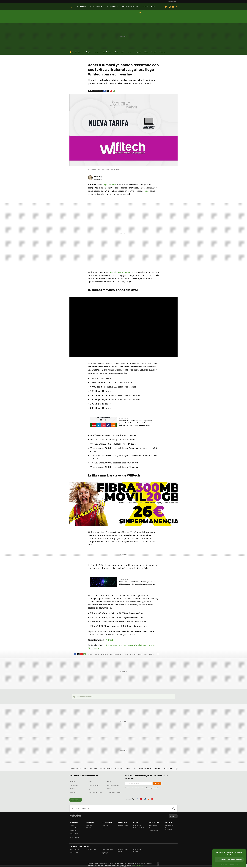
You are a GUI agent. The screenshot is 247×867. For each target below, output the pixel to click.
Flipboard (166, 7)
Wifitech (109, 639)
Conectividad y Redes (114, 792)
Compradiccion (153, 830)
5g (89, 789)
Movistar (73, 781)
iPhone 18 (153, 52)
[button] (98, 176)
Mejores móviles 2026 (90, 768)
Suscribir (157, 784)
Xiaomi (109, 781)
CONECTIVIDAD (80, 7)
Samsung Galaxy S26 (106, 768)
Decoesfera (152, 828)
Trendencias (153, 825)
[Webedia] (173, 1)
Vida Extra (89, 828)
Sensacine (105, 825)
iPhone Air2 (157, 768)
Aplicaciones (74, 785)
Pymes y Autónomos (168, 828)
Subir (172, 816)
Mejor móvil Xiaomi (145, 768)
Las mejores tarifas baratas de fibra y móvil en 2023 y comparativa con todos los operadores (137, 583)
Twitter (176, 7)
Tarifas (134, 654)
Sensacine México (107, 849)
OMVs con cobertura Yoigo (119, 654)
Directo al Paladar (123, 825)
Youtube (173, 7)
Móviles (116, 52)
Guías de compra (94, 785)
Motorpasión (137, 825)
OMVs (97, 654)
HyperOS (138, 52)
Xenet (146, 190)
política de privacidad (151, 788)
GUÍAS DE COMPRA (149, 7)
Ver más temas (76, 800)
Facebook (104, 91)
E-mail (114, 91)
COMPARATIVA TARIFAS (130, 7)
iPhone (109, 789)
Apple (90, 781)
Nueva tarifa (143, 654)
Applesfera (73, 830)
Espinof (104, 828)
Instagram (169, 7)
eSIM (122, 52)
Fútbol (146, 52)
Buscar (173, 808)
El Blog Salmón (169, 825)
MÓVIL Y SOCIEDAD (96, 7)
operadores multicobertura (122, 272)
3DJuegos (89, 825)
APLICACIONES (112, 7)
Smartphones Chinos (95, 792)
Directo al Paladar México (123, 850)
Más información (138, 865)
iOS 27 (135, 768)
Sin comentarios (96, 91)
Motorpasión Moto (139, 828)
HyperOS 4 (130, 52)
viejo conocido (109, 184)
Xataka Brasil (74, 852)
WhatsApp (162, 52)
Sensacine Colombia (105, 853)
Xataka (72, 825)
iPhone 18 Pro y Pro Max (122, 768)
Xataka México (74, 849)
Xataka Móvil (74, 828)
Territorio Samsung (113, 785)
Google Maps (107, 52)
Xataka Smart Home (74, 834)
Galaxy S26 (88, 52)
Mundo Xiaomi (74, 837)
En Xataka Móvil (123, 418)
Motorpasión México (137, 850)
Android (72, 789)
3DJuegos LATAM (91, 849)
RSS (148, 798)
